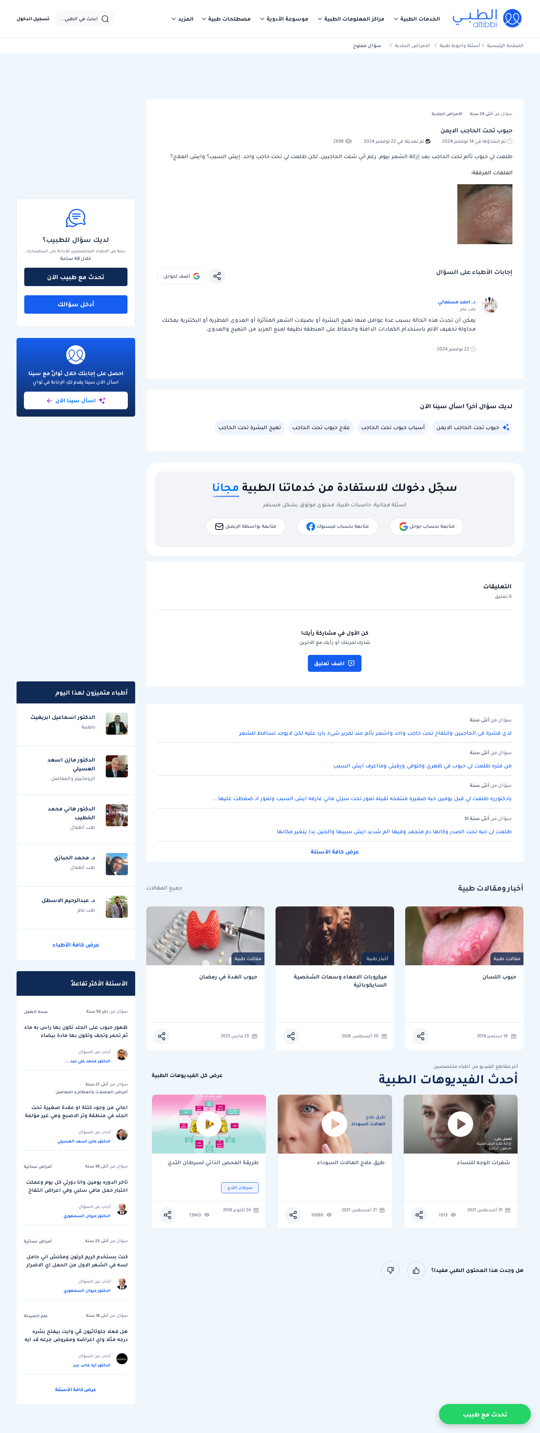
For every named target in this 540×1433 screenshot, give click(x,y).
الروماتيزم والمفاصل (73, 778)
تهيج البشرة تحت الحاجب (249, 427)
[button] (416, 18)
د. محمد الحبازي (74, 857)
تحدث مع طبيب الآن (75, 277)
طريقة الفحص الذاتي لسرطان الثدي (213, 1163)
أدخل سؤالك (75, 304)
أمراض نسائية (38, 1166)
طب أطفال (82, 827)
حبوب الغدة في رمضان (228, 977)
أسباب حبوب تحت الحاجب (393, 427)
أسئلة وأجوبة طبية (460, 45)
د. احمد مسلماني (457, 302)
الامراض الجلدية (412, 45)
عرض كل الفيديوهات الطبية (187, 1075)
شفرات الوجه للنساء (483, 1163)
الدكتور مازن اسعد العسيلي (84, 1141)
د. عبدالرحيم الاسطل (68, 900)
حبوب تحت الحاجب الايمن (467, 427)
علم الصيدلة (36, 1315)
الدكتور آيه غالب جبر (92, 1365)
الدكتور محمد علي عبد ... (88, 1061)
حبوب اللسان (499, 977)
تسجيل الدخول (33, 18)
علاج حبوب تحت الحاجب (321, 427)
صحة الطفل (36, 1011)
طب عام (86, 909)
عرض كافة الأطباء (76, 944)
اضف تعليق (329, 663)
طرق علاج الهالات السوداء (351, 1163)
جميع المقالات (164, 887)
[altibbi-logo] (487, 19)
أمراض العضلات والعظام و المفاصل (91, 1091)
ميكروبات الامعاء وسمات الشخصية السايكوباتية (340, 981)
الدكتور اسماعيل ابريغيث (62, 717)
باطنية (88, 726)
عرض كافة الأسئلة (335, 851)
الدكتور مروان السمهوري (87, 1215)
